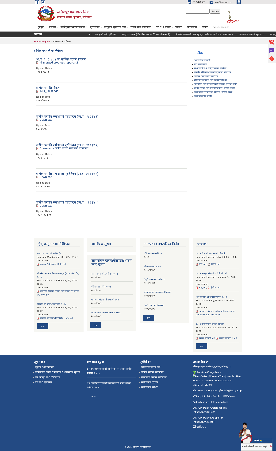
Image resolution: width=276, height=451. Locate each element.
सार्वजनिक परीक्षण (149, 387)
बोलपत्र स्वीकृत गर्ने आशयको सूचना (105, 299)
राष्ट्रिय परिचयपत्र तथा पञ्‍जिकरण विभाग (210, 80)
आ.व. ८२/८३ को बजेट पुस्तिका (98, 34)
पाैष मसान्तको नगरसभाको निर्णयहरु (157, 292)
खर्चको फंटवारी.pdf (207, 338)
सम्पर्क (205, 27)
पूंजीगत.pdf (215, 287)
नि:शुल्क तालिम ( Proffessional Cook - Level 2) (141, 34)
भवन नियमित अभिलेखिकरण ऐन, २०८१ (211, 297)
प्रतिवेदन (95, 27)
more (93, 396)
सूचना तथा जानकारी (140, 27)
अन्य (42, 326)
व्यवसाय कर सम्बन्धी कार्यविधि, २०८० (51, 304)
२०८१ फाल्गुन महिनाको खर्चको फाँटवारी (211, 273)
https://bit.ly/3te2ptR (204, 421)
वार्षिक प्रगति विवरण (48, 88)
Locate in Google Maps (208, 372)
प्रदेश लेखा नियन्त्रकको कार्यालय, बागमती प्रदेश (213, 92)
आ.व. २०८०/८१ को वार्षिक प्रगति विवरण (61, 59)
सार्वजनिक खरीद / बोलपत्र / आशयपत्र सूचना (57, 372)
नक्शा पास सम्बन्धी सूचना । (247, 34)
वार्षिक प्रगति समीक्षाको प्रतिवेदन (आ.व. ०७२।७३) (67, 116)
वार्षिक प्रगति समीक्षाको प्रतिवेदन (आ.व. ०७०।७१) (67, 174)
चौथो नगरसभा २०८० (152, 266)
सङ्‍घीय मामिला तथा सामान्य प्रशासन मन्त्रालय (212, 72)
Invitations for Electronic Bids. (106, 312)
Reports (46, 41)
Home (37, 41)
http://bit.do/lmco (219, 402)
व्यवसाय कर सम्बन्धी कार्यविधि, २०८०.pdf (56, 318)
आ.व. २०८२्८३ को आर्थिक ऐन (49, 253)
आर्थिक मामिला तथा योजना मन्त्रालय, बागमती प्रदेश (214, 88)
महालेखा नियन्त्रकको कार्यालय (206, 76)
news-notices (221, 27)
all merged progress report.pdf (58, 62)
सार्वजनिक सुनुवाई (149, 382)
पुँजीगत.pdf (215, 264)
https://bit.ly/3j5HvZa (204, 412)
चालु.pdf (202, 264)
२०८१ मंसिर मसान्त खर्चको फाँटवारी (210, 324)
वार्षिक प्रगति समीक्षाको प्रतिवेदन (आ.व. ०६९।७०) (67, 202)
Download (45, 119)
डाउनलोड (192, 27)
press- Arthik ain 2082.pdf (53, 264)
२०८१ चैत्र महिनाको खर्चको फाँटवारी (210, 253)
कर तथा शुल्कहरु (43, 382)
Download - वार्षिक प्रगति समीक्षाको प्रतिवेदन (63, 148)
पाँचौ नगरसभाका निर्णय (153, 253)
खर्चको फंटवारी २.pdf (228, 338)
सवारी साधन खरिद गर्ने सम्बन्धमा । (104, 273)
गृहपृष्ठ (41, 27)
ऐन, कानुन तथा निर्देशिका (47, 377)
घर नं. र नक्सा (163, 27)
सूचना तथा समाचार (44, 367)
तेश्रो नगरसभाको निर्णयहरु (154, 279)
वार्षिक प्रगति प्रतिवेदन (152, 372)
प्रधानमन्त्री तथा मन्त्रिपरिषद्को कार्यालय (210, 68)
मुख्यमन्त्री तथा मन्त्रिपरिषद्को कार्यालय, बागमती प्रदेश (215, 84)
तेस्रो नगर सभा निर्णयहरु (154, 305)
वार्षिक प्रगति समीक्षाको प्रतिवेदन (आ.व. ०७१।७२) (67, 145)
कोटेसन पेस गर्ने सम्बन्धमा (101, 286)
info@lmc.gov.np (232, 390)
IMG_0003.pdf (48, 91)
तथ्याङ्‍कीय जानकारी (202, 60)
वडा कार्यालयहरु (200, 64)
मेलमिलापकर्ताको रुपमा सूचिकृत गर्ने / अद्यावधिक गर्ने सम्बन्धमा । (200, 34)
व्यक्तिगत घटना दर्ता (150, 367)
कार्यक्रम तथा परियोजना (73, 27)
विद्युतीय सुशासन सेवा (115, 27)
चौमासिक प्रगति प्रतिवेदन (154, 377)
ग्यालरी (178, 27)
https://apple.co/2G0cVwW (221, 396)
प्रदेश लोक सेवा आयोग (203, 96)
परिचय (52, 27)
